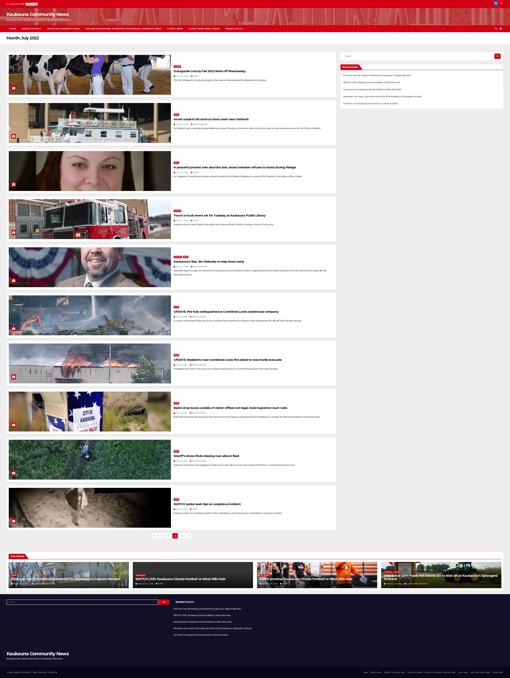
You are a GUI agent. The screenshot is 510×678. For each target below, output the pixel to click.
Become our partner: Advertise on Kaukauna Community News (124, 29)
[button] (496, 29)
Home (13, 29)
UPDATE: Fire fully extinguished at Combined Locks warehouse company (226, 311)
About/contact (31, 29)
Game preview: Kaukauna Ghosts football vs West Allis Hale (372, 89)
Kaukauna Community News (38, 14)
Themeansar (52, 672)
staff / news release (44, 584)
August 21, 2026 (22, 584)
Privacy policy (234, 29)
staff (196, 76)
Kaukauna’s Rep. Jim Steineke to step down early (209, 261)
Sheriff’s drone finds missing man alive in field (206, 456)
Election (177, 257)
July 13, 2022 (182, 124)
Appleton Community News (63, 29)
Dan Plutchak (200, 124)
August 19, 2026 (394, 584)
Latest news (175, 29)
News (176, 114)
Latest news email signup (204, 29)
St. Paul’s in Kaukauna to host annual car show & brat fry (370, 103)
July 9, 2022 (182, 317)
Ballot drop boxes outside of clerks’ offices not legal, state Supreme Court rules (230, 408)
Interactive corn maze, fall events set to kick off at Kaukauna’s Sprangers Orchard (382, 96)
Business (388, 572)
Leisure (177, 66)
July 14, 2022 (182, 76)
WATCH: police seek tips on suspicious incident (207, 504)
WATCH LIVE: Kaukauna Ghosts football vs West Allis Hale (371, 82)
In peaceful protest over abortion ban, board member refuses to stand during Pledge (235, 167)
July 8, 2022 (182, 365)
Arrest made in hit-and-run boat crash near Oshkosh (211, 119)
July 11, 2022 (182, 221)
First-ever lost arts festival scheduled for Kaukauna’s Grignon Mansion (377, 75)
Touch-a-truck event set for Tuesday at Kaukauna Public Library (219, 215)
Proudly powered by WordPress (19, 672)
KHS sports (140, 575)
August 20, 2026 (270, 584)
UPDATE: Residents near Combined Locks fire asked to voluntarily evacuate (228, 360)
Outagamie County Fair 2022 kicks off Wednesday (209, 71)
